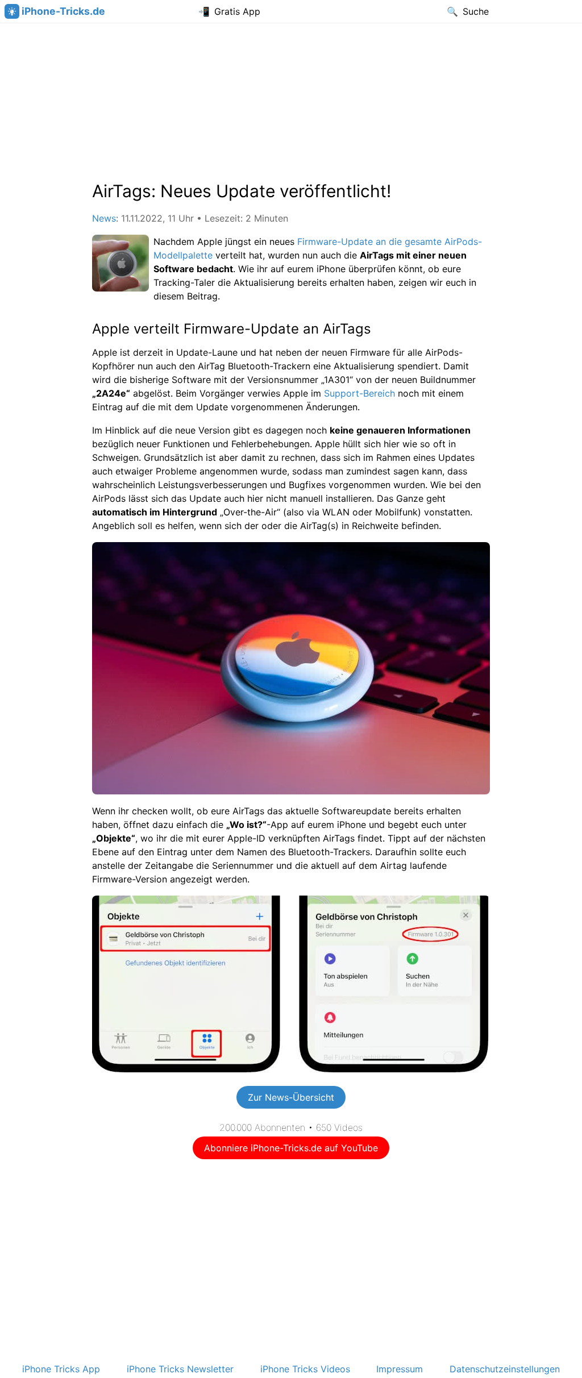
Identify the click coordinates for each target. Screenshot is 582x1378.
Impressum (399, 1369)
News (104, 218)
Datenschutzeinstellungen (505, 1369)
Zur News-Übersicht (291, 1097)
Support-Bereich (359, 393)
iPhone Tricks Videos (305, 1369)
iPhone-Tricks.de (63, 11)
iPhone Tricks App (61, 1369)
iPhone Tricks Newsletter (180, 1369)
